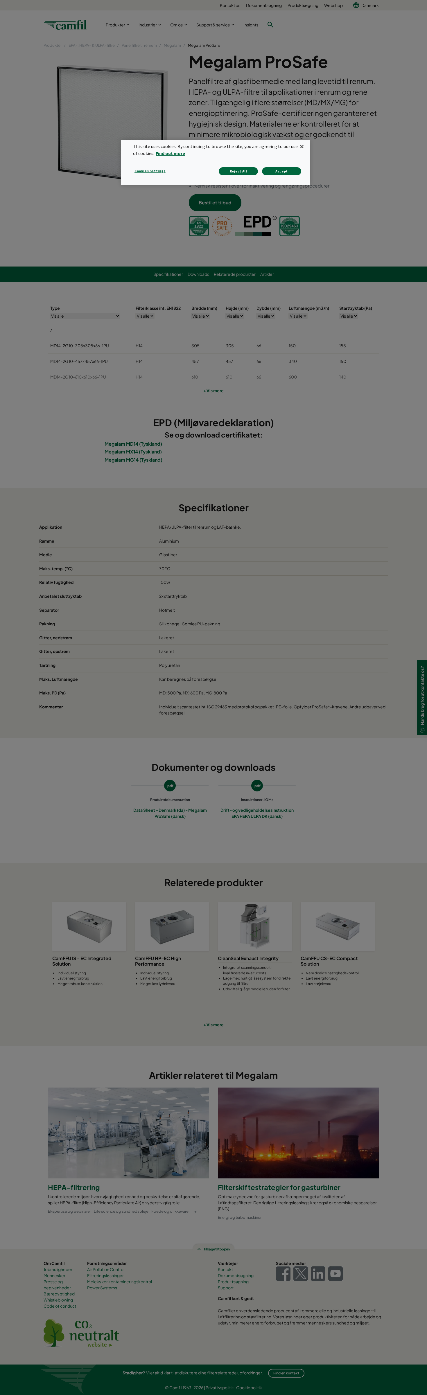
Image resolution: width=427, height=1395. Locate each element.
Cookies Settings (150, 171)
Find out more (170, 153)
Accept (281, 171)
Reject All (238, 171)
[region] (215, 162)
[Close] (301, 146)
